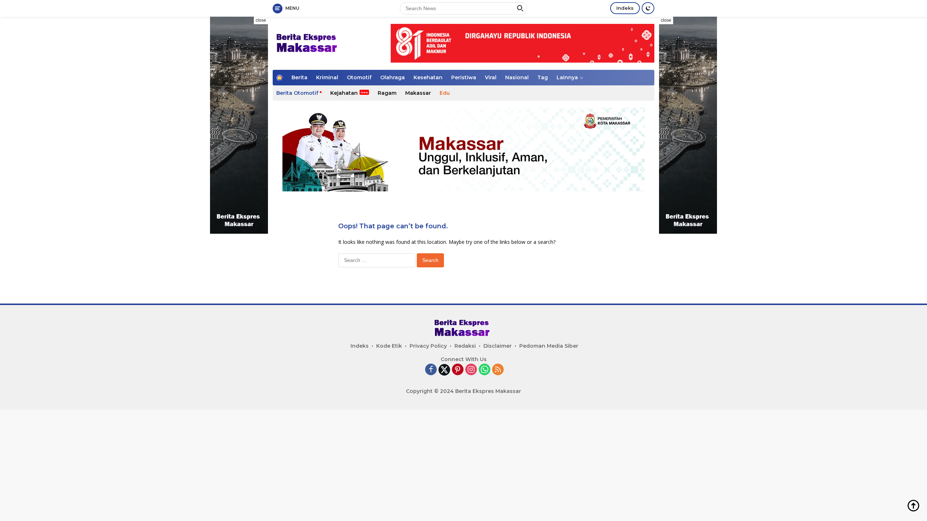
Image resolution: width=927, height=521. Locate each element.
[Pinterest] (458, 370)
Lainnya (567, 77)
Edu (445, 93)
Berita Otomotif (297, 93)
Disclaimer (497, 346)
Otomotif (359, 77)
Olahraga (392, 77)
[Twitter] (444, 370)
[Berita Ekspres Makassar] (308, 42)
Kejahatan (344, 93)
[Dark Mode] (648, 8)
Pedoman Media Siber (548, 346)
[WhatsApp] (484, 370)
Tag (542, 77)
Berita (299, 77)
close (261, 20)
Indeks (625, 8)
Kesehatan (428, 77)
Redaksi (465, 346)
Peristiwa (463, 77)
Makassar (418, 93)
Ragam (387, 93)
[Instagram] (471, 370)
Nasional (517, 77)
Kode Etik (389, 346)
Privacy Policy (428, 346)
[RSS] (498, 370)
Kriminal (327, 77)
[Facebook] (431, 370)
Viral (490, 77)
